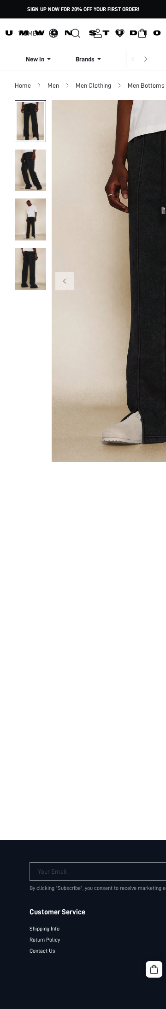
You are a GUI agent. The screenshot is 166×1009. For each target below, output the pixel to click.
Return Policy (45, 940)
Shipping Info (44, 928)
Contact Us (42, 951)
